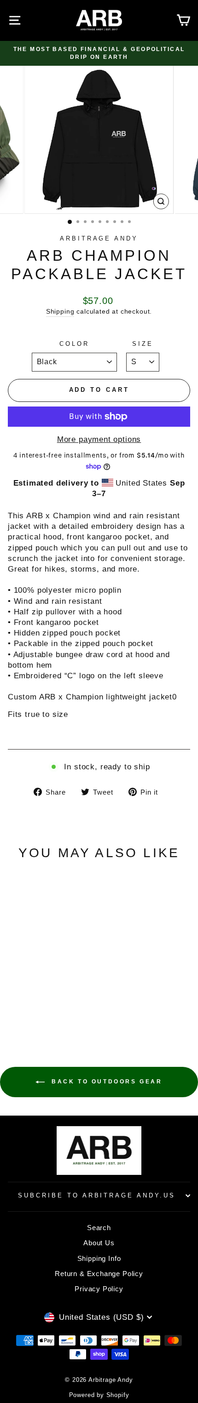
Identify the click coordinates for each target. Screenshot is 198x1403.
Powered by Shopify (99, 1395)
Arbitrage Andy (99, 238)
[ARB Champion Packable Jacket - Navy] (42, 1000)
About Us (99, 1243)
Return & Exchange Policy (99, 1273)
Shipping (60, 311)
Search (99, 1227)
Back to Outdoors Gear (105, 1081)
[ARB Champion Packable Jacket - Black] (32, 1000)
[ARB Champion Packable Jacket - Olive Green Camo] (53, 1000)
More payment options (99, 439)
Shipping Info (99, 1258)
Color (74, 343)
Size (142, 343)
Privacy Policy (99, 1289)
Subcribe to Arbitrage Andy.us (96, 1195)
